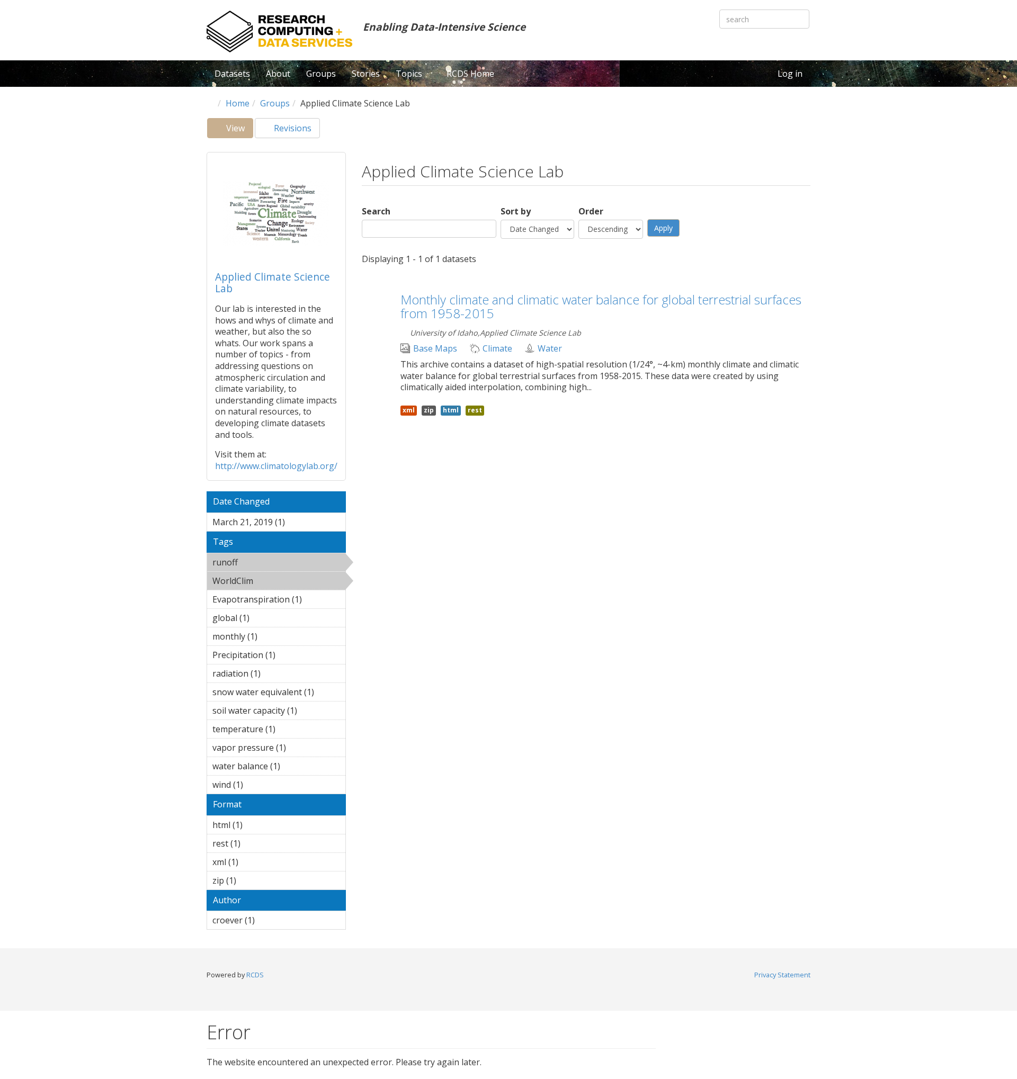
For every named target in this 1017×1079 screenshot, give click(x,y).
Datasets (232, 73)
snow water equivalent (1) (278, 693)
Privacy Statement (782, 974)
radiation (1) (277, 673)
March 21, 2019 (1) (275, 523)
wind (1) (259, 784)
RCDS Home (470, 73)
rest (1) (256, 843)
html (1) (259, 825)
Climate (497, 348)
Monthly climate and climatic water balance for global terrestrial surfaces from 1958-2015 (600, 306)
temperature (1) (269, 730)
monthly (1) (273, 636)
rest (475, 410)
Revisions (291, 128)
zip (429, 410)
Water (550, 348)
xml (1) (254, 862)
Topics (410, 73)
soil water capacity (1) (273, 712)
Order (590, 211)
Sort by (516, 211)
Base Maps (435, 348)
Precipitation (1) (269, 656)
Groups (321, 73)
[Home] (279, 31)
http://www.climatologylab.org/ (276, 466)
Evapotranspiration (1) (278, 601)
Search (376, 211)
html (451, 410)
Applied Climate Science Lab (272, 282)
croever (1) (271, 920)
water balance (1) (272, 767)
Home (237, 103)
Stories (366, 73)
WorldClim (270, 582)
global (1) (265, 618)
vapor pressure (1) (277, 749)
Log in (790, 73)
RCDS (255, 974)
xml (409, 410)
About (278, 73)
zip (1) (252, 880)
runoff (265, 562)
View (238, 130)
